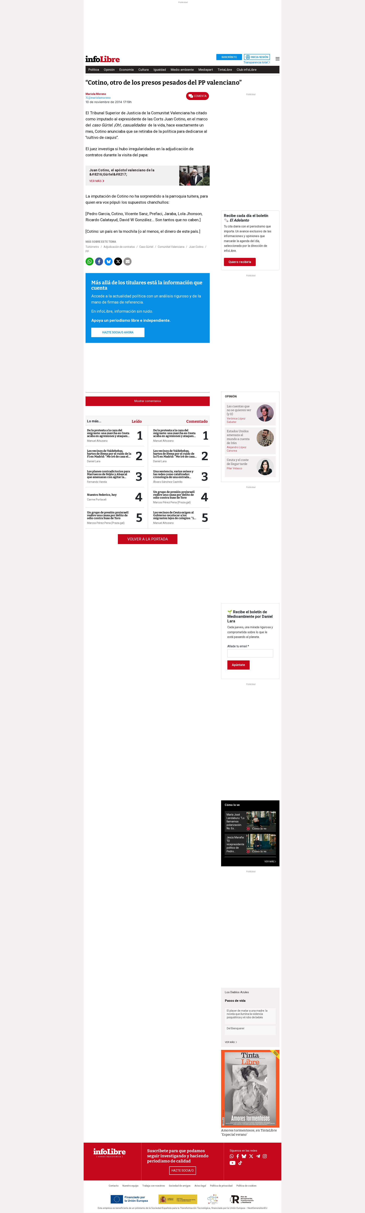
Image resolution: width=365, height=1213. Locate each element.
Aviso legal (200, 1185)
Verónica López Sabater (236, 420)
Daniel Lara (93, 461)
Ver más (230, 1042)
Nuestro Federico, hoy (102, 494)
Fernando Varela (97, 481)
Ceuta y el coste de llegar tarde (238, 462)
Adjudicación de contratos (119, 246)
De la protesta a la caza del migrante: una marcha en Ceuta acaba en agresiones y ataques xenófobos (108, 435)
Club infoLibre (246, 69)
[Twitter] (251, 1156)
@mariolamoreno (99, 97)
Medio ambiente (182, 69)
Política (93, 69)
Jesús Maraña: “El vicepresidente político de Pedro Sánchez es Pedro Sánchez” (235, 844)
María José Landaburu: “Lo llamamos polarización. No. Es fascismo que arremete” (235, 821)
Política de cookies (246, 1185)
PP (87, 251)
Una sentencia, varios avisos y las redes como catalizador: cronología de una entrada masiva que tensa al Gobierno (173, 476)
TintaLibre (225, 69)
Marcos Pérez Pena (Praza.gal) (106, 522)
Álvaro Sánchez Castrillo (167, 481)
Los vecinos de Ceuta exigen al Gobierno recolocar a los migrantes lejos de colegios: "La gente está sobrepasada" (174, 517)
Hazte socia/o (182, 1170)
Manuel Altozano (97, 440)
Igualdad (159, 69)
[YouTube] (233, 1163)
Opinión (109, 69)
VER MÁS (269, 861)
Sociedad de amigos (179, 1185)
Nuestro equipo (130, 1185)
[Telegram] (258, 1156)
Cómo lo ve (232, 805)
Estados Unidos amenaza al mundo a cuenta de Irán (238, 437)
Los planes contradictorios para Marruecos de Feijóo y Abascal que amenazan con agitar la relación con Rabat (108, 476)
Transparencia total (256, 62)
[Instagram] (265, 1156)
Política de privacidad (221, 1185)
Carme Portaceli (96, 499)
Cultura (143, 69)
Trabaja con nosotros (153, 1185)
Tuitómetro (92, 246)
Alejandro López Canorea (236, 449)
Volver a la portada (147, 539)
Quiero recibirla (240, 262)
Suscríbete (229, 57)
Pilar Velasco (234, 468)
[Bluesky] (244, 1156)
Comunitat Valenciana (171, 246)
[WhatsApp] (232, 1156)
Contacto (113, 1185)
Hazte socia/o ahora (117, 332)
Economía (126, 69)
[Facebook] (237, 1156)
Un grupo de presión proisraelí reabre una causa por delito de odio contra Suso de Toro (108, 515)
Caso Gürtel (146, 246)
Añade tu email (238, 646)
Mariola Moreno (96, 93)
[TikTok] (240, 1163)
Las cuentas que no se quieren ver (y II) (239, 410)
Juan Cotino (196, 246)
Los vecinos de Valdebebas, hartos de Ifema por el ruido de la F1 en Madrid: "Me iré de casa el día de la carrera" (109, 455)
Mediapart (205, 69)
